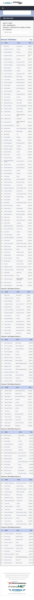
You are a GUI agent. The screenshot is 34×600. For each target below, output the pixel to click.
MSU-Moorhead (20, 182)
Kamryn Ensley (7, 59)
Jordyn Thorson (8, 191)
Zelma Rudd (7, 196)
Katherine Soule (8, 140)
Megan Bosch (7, 246)
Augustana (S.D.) (21, 62)
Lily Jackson (7, 97)
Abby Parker (7, 223)
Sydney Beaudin (8, 173)
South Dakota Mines (22, 105)
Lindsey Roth (7, 111)
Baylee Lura (7, 217)
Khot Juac (6, 46)
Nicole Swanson (8, 167)
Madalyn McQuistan (9, 188)
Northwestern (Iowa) (22, 202)
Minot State (19, 76)
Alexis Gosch (7, 261)
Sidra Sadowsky (8, 76)
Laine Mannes (7, 193)
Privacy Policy (8, 573)
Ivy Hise (6, 264)
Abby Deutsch (7, 164)
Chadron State (20, 196)
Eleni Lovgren (7, 94)
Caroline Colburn (8, 157)
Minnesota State (21, 179)
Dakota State (20, 111)
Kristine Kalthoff (8, 70)
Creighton (19, 118)
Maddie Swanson (8, 103)
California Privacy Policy (19, 573)
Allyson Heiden (7, 105)
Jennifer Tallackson (9, 237)
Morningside (20, 131)
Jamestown (19, 185)
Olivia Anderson (8, 214)
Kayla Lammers (8, 249)
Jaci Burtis (6, 176)
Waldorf (18, 205)
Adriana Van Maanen (9, 275)
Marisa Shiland (7, 151)
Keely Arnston (7, 185)
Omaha (18, 52)
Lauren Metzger (8, 52)
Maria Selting (7, 179)
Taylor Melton (7, 85)
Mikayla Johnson (8, 266)
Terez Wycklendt (8, 91)
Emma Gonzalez (8, 82)
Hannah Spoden (8, 143)
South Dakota (20, 108)
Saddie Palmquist (8, 226)
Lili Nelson (6, 202)
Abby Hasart (7, 220)
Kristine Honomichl (9, 125)
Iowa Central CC (20, 161)
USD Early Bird (8, 18)
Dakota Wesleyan (21, 220)
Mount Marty (20, 261)
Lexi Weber (7, 272)
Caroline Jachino (8, 149)
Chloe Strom (7, 252)
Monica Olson (7, 208)
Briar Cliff (19, 272)
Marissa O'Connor (8, 205)
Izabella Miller (7, 255)
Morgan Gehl (7, 100)
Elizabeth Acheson (8, 49)
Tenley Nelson (7, 115)
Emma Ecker (7, 88)
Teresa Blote (7, 137)
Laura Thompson (8, 73)
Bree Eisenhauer (8, 285)
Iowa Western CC (21, 55)
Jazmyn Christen (8, 234)
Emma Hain (7, 154)
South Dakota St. (21, 79)
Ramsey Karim (7, 122)
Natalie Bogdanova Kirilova (8, 161)
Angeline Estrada (8, 55)
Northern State (20, 252)
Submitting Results (18, 575)
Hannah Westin (8, 170)
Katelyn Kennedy (8, 182)
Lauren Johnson (8, 258)
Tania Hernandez (8, 279)
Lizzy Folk (6, 231)
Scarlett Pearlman (8, 146)
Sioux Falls (19, 46)
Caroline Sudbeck (8, 65)
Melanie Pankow (8, 108)
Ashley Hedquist (8, 211)
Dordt (18, 125)
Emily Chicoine (7, 131)
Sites (11, 575)
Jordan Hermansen (9, 269)
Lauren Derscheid (8, 243)
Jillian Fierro (7, 240)
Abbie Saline (7, 128)
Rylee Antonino (7, 282)
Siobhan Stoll (7, 118)
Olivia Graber (7, 199)
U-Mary (18, 49)
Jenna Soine (7, 79)
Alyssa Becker (7, 68)
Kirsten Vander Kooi (9, 229)
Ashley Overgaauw (8, 62)
